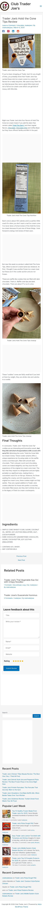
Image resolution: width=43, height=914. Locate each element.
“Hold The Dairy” (18, 125)
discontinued (17, 585)
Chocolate (11, 128)
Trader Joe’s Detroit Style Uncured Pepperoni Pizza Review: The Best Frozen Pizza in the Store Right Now (20, 782)
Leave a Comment (8, 25)
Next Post (21, 560)
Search (4, 712)
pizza (32, 830)
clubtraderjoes (7, 878)
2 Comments (8, 598)
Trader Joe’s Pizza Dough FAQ (22, 823)
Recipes (37, 842)
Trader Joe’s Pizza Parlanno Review (21, 890)
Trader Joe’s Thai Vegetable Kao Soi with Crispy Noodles (21, 581)
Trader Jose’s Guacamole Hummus (20, 595)
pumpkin (33, 865)
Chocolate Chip (21, 128)
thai (28, 585)
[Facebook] (3, 31)
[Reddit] (18, 31)
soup (24, 585)
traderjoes (28, 25)
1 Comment (8, 585)
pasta (32, 842)
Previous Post (21, 556)
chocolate (20, 25)
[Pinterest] (8, 31)
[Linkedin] (13, 31)
